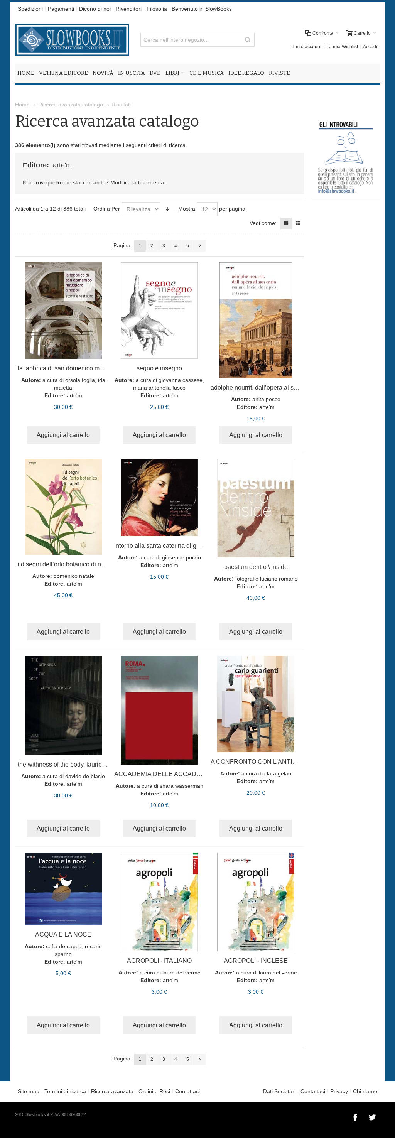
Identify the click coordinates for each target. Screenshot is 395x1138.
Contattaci (187, 1091)
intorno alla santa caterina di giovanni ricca (172, 545)
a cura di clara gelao (266, 773)
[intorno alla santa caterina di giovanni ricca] (159, 497)
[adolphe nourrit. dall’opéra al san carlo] (256, 320)
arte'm (74, 395)
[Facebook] (356, 1116)
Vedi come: (263, 223)
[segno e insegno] (159, 310)
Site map (28, 1091)
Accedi (370, 46)
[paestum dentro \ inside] (256, 508)
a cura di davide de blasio (73, 776)
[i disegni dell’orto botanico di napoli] (63, 507)
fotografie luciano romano (266, 579)
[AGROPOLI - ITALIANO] (159, 902)
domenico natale (74, 576)
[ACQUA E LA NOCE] (63, 889)
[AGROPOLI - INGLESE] (256, 902)
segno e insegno (159, 368)
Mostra (186, 209)
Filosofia (157, 9)
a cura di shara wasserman (170, 786)
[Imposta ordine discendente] (167, 209)
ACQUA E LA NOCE (63, 934)
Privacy (339, 1091)
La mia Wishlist (342, 46)
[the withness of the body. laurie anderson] (63, 705)
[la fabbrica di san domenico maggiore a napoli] (63, 310)
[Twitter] (372, 1116)
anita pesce (266, 399)
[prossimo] (200, 246)
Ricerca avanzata (112, 1091)
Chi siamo (365, 1091)
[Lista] (298, 223)
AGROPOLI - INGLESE (256, 960)
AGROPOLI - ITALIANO (159, 960)
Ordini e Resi (154, 1091)
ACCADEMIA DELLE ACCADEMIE (162, 774)
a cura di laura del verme (170, 972)
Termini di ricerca (65, 1091)
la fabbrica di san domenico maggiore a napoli (81, 368)
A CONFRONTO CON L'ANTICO (256, 761)
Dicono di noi (95, 9)
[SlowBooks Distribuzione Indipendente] (72, 40)
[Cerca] (247, 39)
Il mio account (306, 46)
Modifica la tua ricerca (137, 182)
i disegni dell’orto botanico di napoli (66, 564)
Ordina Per (106, 209)
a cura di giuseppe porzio (170, 557)
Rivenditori (129, 9)
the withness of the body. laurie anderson (73, 764)
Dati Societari (279, 1091)
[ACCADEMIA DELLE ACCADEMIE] (159, 710)
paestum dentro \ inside (256, 567)
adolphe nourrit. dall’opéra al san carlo (263, 387)
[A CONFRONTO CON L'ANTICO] (256, 704)
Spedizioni (30, 9)
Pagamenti (61, 9)
